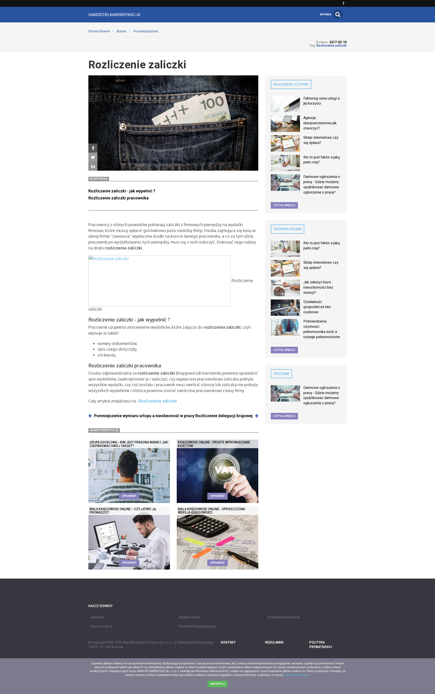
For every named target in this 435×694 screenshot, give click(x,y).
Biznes (121, 31)
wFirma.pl (97, 617)
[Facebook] (92, 148)
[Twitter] (92, 157)
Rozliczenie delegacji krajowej (224, 415)
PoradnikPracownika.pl (283, 617)
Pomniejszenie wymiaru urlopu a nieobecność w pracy (144, 415)
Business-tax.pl (101, 626)
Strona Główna (99, 31)
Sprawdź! (129, 496)
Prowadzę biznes (145, 31)
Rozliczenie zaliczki (158, 400)
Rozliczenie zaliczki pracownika (118, 198)
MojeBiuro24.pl (189, 617)
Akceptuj (217, 683)
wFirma (325, 14)
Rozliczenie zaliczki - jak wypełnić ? (121, 191)
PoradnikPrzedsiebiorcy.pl (197, 626)
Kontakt (228, 642)
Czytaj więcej (284, 205)
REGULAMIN (274, 642)
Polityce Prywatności (296, 675)
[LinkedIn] (92, 166)
